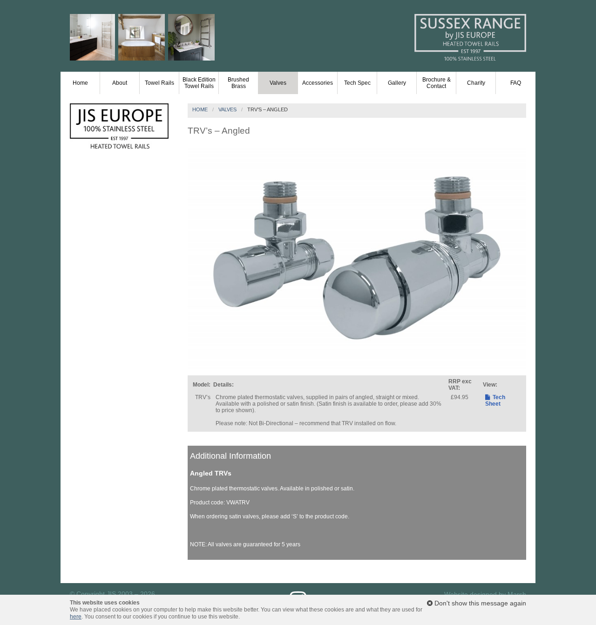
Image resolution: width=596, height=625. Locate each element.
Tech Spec (357, 83)
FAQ (515, 83)
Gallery (397, 83)
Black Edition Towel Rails (199, 82)
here (75, 616)
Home (80, 83)
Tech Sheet (495, 400)
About (119, 83)
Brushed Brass (238, 82)
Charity (476, 83)
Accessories (317, 83)
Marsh (517, 594)
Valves (278, 83)
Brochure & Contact (436, 82)
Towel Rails (159, 83)
